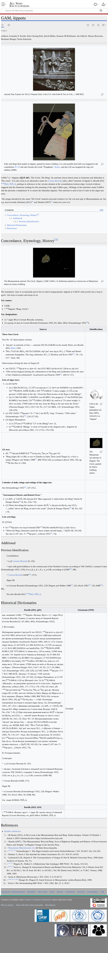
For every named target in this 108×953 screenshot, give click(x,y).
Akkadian (31, 892)
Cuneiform (70, 892)
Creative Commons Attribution (37, 899)
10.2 (16, 879)
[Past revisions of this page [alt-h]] (93, 25)
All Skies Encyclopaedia (19, 4)
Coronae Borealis (19, 561)
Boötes (57, 167)
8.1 (12, 866)
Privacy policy (7, 905)
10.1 (13, 879)
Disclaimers (50, 905)
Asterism (81, 892)
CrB (102, 892)
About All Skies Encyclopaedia (29, 905)
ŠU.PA (17, 167)
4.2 (15, 850)
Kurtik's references (12, 831)
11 (89, 585)
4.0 (9, 850)
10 (70, 569)
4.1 (12, 850)
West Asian (42, 892)
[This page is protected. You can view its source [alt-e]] (88, 25)
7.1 (12, 863)
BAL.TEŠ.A (8, 184)
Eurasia (60, 892)
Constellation (92, 892)
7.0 (9, 863)
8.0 (9, 866)
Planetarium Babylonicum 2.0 (21, 848)
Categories (5, 892)
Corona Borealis (55, 181)
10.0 (9, 879)
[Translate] (98, 25)
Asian (52, 892)
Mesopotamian (18, 892)
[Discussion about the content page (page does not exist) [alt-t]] (8, 25)
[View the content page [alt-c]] (2, 25)
